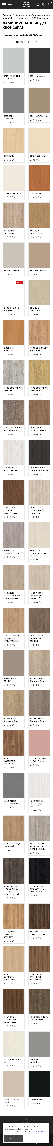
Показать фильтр (26, 42)
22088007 (27, 1122)
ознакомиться (40, 1131)
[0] (43, 4)
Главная (7, 15)
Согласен (13, 1138)
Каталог (20, 15)
